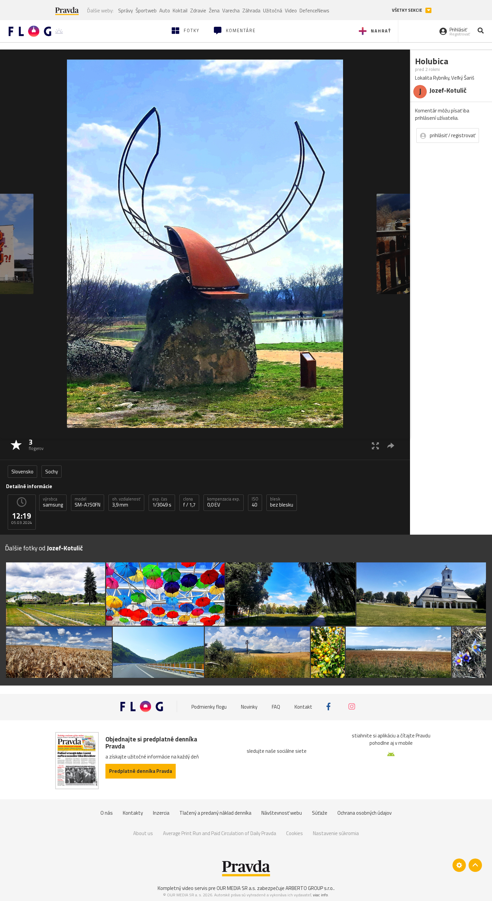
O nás (106, 812)
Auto (164, 10)
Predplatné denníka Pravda (140, 771)
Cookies (294, 833)
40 (255, 502)
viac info (320, 895)
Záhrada (251, 10)
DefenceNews (314, 10)
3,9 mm (126, 502)
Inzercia (161, 812)
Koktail (180, 10)
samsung (53, 502)
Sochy (51, 471)
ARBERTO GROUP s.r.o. (309, 888)
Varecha (231, 10)
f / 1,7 (189, 502)
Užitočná (272, 10)
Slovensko (22, 471)
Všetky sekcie (407, 10)
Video (291, 10)
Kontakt (303, 706)
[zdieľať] (390, 445)
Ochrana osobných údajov (364, 812)
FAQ (276, 706)
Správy (125, 10)
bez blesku (281, 502)
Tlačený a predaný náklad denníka (215, 812)
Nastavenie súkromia (336, 833)
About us (143, 833)
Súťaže (319, 812)
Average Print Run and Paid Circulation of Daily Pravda (219, 833)
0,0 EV (223, 502)
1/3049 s (161, 502)
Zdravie (198, 10)
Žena (214, 10)
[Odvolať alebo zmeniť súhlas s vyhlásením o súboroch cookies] (459, 865)
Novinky (249, 706)
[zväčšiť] (375, 445)
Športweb (146, 10)
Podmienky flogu (209, 706)
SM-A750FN (87, 502)
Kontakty (133, 812)
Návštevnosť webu (281, 812)
